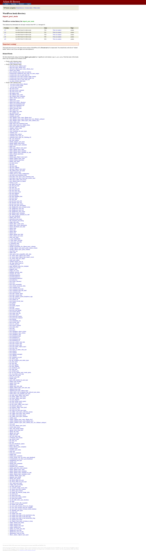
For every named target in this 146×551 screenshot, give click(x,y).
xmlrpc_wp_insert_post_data (17, 528)
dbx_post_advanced (14, 138)
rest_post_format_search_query (17, 401)
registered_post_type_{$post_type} (18, 390)
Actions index (28, 8)
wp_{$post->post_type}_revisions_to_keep (21, 521)
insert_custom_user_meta (16, 236)
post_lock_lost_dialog (15, 310)
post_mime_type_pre (15, 313)
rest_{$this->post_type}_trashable (18, 416)
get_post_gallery (13, 195)
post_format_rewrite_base (16, 301)
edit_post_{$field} (14, 167)
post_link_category (14, 308)
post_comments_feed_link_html (17, 290)
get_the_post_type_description (17, 205)
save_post (12, 424)
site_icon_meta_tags (14, 436)
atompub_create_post (15, 114)
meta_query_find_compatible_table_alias (20, 254)
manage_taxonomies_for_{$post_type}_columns (22, 246)
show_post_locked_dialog (16, 428)
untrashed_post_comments (16, 466)
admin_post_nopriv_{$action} (17, 102)
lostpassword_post (14, 245)
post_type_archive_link (15, 343)
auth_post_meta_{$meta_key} (17, 67)
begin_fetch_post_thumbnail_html (18, 123)
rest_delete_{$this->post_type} (17, 396)
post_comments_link (14, 292)
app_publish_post (14, 113)
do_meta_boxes (13, 163)
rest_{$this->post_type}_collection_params (21, 412)
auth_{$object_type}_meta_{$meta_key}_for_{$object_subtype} (27, 119)
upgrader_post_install (15, 477)
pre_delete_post (13, 358)
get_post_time (13, 199)
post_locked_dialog (14, 311)
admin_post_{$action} (15, 107)
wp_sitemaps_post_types (16, 510)
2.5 (5, 30)
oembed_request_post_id (16, 261)
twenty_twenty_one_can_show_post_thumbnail (22, 457)
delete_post (12, 146)
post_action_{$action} (15, 281)
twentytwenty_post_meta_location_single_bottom (22, 76)
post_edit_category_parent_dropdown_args (21, 296)
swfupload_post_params (15, 437)
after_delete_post (14, 110)
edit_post (11, 164)
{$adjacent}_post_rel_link (16, 531)
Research (21, 4)
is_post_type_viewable (15, 242)
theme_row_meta (14, 445)
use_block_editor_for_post (16, 480)
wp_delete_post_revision (16, 490)
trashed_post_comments (15, 456)
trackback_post (13, 448)
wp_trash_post (13, 512)
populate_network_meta (15, 272)
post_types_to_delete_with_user (18, 349)
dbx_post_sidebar (14, 140)
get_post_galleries (14, 193)
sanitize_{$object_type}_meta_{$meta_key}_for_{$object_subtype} (27, 422)
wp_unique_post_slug (15, 513)
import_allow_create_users (16, 223)
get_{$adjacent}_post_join (16, 208)
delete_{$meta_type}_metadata (17, 151)
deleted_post (12, 155)
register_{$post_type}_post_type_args (19, 387)
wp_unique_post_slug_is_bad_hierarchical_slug (22, 518)
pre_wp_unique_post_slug (16, 374)
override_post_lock (14, 264)
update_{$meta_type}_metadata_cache (19, 474)
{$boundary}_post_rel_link (16, 533)
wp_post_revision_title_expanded (18, 503)
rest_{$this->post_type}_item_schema (19, 413)
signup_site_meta (14, 431)
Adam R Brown (11, 1)
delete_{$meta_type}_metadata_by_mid (20, 152)
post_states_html (13, 327)
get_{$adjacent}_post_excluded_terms (19, 207)
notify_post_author (14, 260)
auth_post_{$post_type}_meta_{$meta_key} (21, 69)
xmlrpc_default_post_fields (16, 522)
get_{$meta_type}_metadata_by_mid (19, 214)
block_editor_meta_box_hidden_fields (19, 125)
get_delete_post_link (14, 184)
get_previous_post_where (16, 204)
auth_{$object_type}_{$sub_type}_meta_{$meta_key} (24, 120)
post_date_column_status (16, 293)
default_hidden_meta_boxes (16, 143)
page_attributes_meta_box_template (19, 266)
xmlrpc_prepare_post (15, 524)
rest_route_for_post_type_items (17, 410)
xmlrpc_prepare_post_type (16, 525)
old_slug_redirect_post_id (16, 263)
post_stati (11, 328)
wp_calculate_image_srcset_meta (18, 487)
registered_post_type (14, 389)
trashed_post (12, 454)
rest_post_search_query (15, 402)
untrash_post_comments (15, 463)
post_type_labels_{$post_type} (17, 346)
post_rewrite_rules (14, 322)
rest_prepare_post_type (15, 406)
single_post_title (13, 434)
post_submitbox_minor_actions (17, 331)
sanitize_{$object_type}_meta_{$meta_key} (21, 421)
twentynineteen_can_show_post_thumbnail (21, 459)
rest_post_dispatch (14, 399)
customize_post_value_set (16, 135)
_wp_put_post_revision (15, 87)
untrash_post (12, 462)
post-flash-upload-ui (14, 275)
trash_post (12, 451)
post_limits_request (14, 305)
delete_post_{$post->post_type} (18, 148)
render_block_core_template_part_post (19, 393)
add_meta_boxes (13, 88)
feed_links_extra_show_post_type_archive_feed (22, 178)
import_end (12, 229)
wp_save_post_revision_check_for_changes (21, 506)
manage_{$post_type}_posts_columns (19, 249)
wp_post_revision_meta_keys (17, 81)
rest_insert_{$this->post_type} (17, 398)
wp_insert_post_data (14, 495)
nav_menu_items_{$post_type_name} (19, 255)
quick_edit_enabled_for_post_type (18, 380)
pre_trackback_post (14, 368)
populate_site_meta (14, 273)
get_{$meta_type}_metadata (17, 213)
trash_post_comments (15, 453)
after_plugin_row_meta (15, 111)
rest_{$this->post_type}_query (17, 415)
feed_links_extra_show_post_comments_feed (21, 176)
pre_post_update (13, 365)
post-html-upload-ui (14, 277)
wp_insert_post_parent (15, 498)
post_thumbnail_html (15, 336)
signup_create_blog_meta (16, 430)
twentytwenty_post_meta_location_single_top (21, 78)
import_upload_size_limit (16, 234)
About (6, 4)
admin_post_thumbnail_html (17, 104)
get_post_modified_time (15, 196)
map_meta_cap (13, 251)
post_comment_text (14, 287)
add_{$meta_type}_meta (16, 94)
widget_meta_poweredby (16, 484)
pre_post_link (13, 363)
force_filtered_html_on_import (17, 181)
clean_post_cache (14, 129)
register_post (12, 384)
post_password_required (15, 317)
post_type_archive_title (15, 345)
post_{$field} (13, 355)
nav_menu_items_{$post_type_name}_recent (21, 257)
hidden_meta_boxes (14, 217)
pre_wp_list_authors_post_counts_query (20, 372)
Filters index (37, 8)
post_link (11, 307)
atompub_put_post (14, 116)
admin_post (12, 99)
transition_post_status (15, 450)
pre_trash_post (13, 369)
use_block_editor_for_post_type (18, 481)
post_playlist (12, 319)
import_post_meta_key (15, 63)
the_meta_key (13, 440)
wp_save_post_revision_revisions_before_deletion (22, 509)
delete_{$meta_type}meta (16, 154)
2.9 (5, 39)
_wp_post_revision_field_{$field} (18, 84)
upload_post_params (14, 478)
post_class (12, 283)
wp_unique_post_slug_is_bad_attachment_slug (22, 515)
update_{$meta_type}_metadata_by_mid (20, 472)
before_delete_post (14, 122)
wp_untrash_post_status (15, 519)
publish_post (12, 378)
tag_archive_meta (14, 439)
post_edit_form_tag (14, 298)
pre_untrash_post (14, 371)
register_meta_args (14, 383)
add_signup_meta (14, 93)
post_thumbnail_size (14, 339)
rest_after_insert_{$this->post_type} (19, 395)
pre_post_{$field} (14, 366)
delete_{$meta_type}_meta (16, 149)
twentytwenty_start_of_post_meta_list (19, 79)
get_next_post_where (15, 192)
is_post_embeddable (14, 239)
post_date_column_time (15, 295)
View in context (57, 30)
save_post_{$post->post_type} (17, 425)
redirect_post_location (15, 381)
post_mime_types (14, 314)
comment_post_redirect (15, 134)
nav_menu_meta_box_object (17, 258)
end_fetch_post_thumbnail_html (18, 175)
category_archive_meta (15, 128)
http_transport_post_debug (16, 220)
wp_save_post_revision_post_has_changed (20, 507)
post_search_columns (15, 325)
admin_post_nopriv (14, 101)
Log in (28, 4)
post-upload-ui (13, 280)
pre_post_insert (13, 361)
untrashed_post (13, 465)
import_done (12, 228)
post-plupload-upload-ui (15, 278)
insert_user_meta (13, 237)
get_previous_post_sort (15, 202)
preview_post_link (14, 377)
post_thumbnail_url (14, 340)
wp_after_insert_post (15, 486)
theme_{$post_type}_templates (17, 446)
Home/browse (20, 8)
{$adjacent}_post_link (15, 530)
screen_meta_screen (14, 427)
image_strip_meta (14, 222)
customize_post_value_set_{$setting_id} (20, 137)
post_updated (13, 352)
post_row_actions (14, 324)
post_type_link (13, 348)
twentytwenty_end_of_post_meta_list (19, 75)
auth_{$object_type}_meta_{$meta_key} (20, 117)
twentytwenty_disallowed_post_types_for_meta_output (24, 73)
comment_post (13, 132)
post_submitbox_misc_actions (17, 333)
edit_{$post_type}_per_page (17, 170)
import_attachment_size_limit (17, 226)
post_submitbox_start (15, 334)
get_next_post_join (14, 189)
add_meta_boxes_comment (16, 90)
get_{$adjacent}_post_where (17, 211)
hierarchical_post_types (15, 219)
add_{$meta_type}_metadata (17, 96)
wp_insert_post (13, 494)
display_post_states (14, 161)
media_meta (12, 252)
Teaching (13, 4)
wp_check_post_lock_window (17, 489)
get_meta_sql (12, 187)
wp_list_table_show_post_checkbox (19, 500)
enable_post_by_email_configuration (19, 173)
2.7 (5, 34)
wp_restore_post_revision (16, 504)
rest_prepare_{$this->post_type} (18, 407)
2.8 (5, 37)
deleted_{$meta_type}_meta (17, 158)
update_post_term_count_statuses (18, 468)
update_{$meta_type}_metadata (18, 471)
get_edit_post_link (14, 185)
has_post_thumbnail (14, 216)
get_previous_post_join (15, 201)
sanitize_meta (13, 418)
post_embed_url (13, 299)
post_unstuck (12, 351)
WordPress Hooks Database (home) (27, 550)
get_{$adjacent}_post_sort (16, 210)
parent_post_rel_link (14, 267)
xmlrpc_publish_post (15, 527)
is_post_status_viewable (15, 240)
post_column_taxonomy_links (17, 286)
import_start (12, 233)
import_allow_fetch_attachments (18, 225)
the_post (11, 442)
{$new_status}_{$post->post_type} (19, 534)
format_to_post (13, 182)
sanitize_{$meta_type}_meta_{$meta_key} (21, 419)
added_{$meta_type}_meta (16, 97)
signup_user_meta (14, 433)
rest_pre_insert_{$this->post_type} (18, 404)
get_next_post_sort (14, 190)
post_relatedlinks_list (15, 321)
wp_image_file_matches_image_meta (19, 492)
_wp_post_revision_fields (16, 85)
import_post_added (14, 70)
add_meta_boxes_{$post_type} (17, 66)
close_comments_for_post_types (18, 131)
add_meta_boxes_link (15, 91)
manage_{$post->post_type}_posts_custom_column (23, 248)
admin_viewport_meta (15, 108)
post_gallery (12, 302)
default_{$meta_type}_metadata (18, 145)
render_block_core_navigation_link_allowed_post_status (24, 392)
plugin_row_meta (14, 270)
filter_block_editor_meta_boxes (17, 179)
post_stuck (12, 330)
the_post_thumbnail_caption (17, 443)
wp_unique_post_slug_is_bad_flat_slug (20, 516)
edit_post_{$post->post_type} (17, 169)
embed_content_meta (15, 172)
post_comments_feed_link (16, 289)
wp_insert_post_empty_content (17, 497)
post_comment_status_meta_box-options (20, 72)
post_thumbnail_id (14, 337)
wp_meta (11, 501)
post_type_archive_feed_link (17, 342)
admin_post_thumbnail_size (16, 105)
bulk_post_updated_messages (17, 126)
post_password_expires (15, 316)
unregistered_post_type (15, 460)
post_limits (12, 304)
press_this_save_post (15, 375)
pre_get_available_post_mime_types (19, 360)
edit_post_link (13, 166)
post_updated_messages (15, 354)
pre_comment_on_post (15, 357)
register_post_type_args (15, 386)
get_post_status (13, 198)
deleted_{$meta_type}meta (16, 160)
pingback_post (13, 269)
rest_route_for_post (14, 409)
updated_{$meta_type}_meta (17, 475)
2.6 (5, 32)
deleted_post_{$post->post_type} (18, 157)
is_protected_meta (14, 243)
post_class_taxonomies (15, 284)
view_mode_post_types (15, 483)
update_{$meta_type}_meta (16, 469)
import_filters (13, 231)
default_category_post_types (17, 141)
